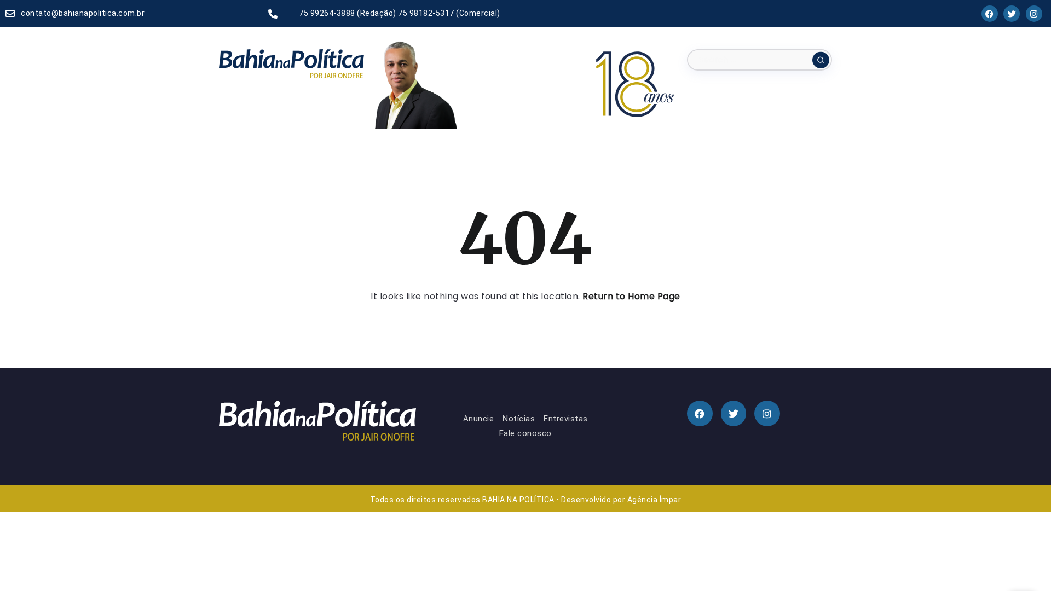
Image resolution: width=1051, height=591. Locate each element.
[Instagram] (1034, 13)
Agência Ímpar (654, 499)
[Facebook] (989, 13)
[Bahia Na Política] (291, 63)
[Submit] (820, 59)
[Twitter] (1011, 13)
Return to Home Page (631, 296)
